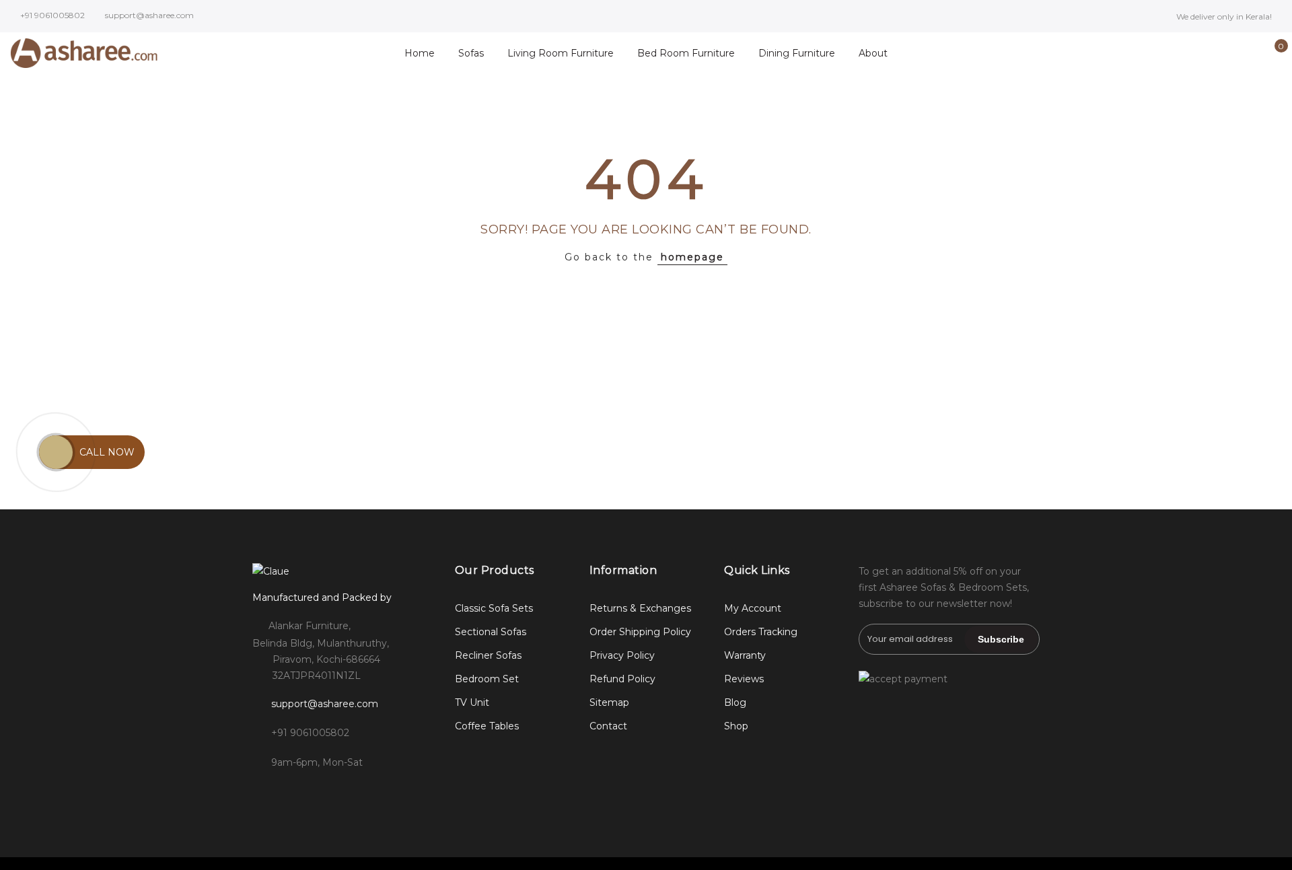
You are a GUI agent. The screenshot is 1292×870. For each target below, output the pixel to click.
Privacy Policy (622, 655)
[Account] (1229, 53)
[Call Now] (56, 452)
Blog (735, 702)
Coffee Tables (487, 726)
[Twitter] (320, 791)
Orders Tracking (760, 632)
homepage (692, 257)
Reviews (744, 679)
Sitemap (609, 702)
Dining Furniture (796, 53)
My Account (752, 608)
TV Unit (472, 702)
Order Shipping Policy (640, 632)
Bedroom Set (487, 679)
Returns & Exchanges (640, 608)
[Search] (1208, 53)
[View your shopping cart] (1271, 53)
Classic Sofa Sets (494, 608)
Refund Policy (622, 679)
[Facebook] (265, 791)
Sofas (471, 53)
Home (419, 53)
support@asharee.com (324, 704)
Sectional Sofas (490, 632)
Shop (736, 726)
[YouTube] (375, 791)
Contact (608, 726)
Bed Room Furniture (686, 53)
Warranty (745, 655)
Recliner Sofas (488, 655)
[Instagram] (292, 791)
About (873, 53)
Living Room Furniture (560, 53)
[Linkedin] (347, 791)
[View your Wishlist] (1250, 53)
